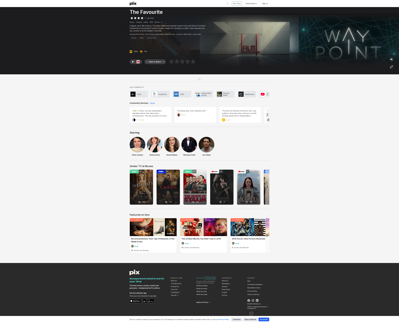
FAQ (248, 281)
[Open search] (227, 3)
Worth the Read (201, 288)
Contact (224, 292)
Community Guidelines (254, 284)
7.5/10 (136, 51)
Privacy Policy (252, 291)
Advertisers (226, 283)
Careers (224, 286)
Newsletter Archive (253, 288)
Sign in (265, 3)
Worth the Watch (202, 286)
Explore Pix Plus (202, 302)
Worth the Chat (201, 291)
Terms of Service (253, 294)
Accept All (264, 319)
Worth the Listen (201, 294)
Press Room (226, 289)
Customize (237, 319)
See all (152, 103)
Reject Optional (250, 319)
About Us (225, 281)
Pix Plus (224, 295)
